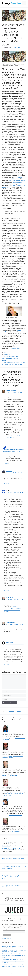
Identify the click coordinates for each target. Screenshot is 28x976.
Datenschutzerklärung (7, 938)
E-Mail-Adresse (6, 929)
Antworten (6, 440)
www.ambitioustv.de (14, 348)
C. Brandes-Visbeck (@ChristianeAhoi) (13, 449)
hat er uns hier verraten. (15, 815)
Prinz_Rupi (9, 471)
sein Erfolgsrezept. (16, 831)
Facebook (11, 711)
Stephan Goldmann (11, 390)
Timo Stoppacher (10, 622)
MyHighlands (5, 842)
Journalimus (7, 354)
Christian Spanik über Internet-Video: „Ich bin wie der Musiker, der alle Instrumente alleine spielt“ (14, 955)
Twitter (19, 711)
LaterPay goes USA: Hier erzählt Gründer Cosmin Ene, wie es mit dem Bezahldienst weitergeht (13, 961)
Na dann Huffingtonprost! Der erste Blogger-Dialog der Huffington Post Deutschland (12, 358)
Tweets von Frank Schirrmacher (17, 180)
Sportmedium (9, 642)
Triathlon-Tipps (6, 846)
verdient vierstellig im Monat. (9, 775)
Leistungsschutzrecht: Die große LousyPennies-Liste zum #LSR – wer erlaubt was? (13, 877)
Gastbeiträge (7, 352)
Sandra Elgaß (9, 597)
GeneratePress (22, 974)
